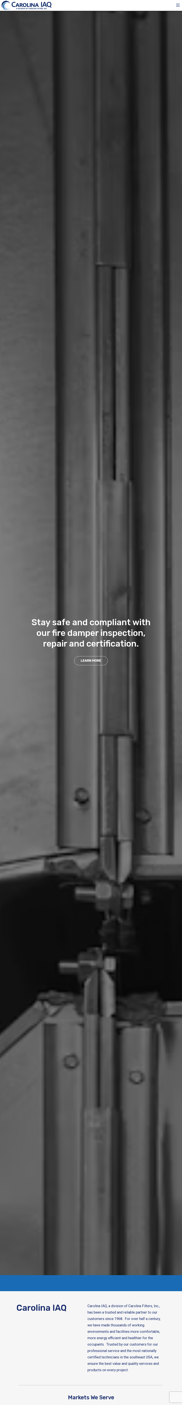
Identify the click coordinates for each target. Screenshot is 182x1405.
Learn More (91, 661)
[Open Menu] (178, 5)
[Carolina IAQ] (26, 5)
